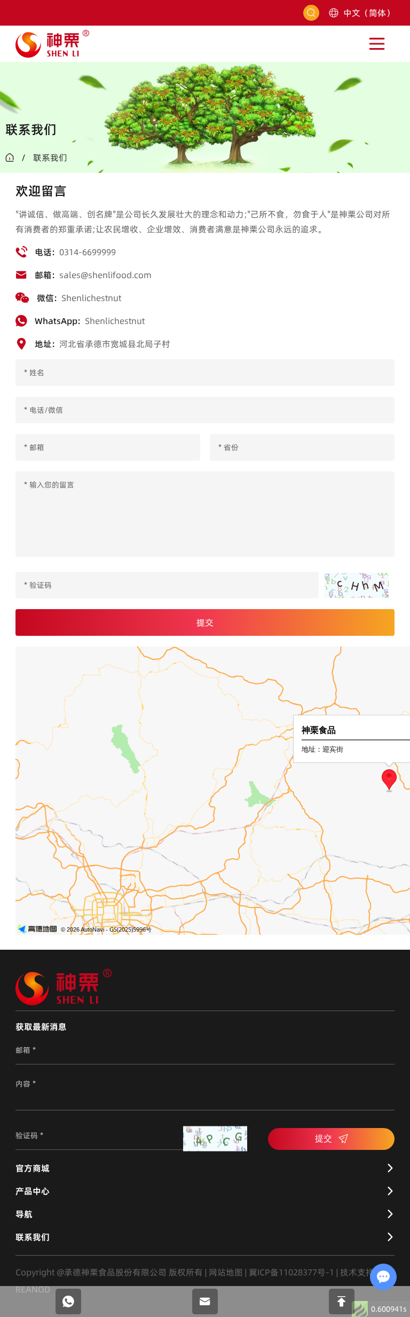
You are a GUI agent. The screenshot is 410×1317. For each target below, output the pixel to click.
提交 (323, 1138)
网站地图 (226, 1272)
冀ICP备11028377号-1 (291, 1272)
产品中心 (32, 1191)
